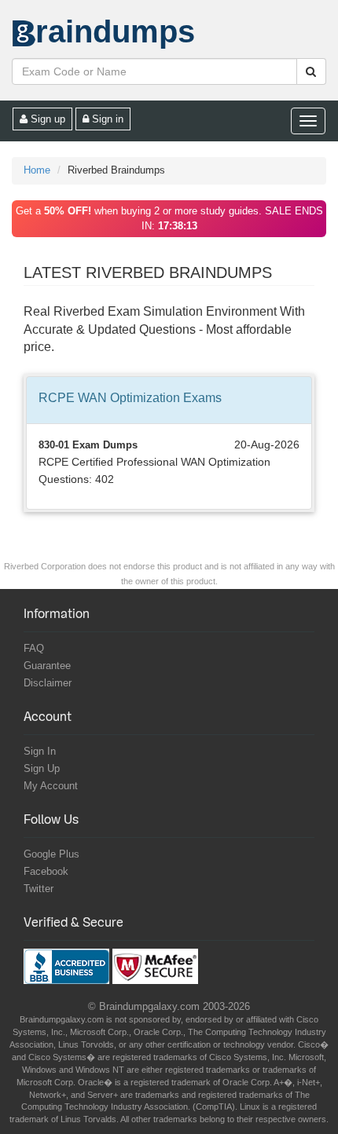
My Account (51, 786)
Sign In (40, 751)
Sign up (46, 119)
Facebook (46, 871)
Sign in (106, 119)
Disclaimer (48, 683)
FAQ (34, 648)
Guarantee (47, 665)
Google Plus (51, 854)
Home (37, 170)
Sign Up (42, 768)
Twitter (38, 888)
